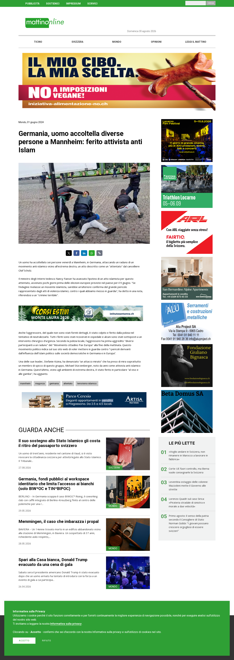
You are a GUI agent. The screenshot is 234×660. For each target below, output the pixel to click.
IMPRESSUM (73, 3)
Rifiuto (46, 640)
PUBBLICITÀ (32, 3)
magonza (40, 383)
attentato (68, 383)
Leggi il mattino (195, 41)
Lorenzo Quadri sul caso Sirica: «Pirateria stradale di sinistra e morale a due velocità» (187, 502)
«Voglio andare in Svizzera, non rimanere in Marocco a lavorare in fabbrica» (188, 455)
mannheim (25, 383)
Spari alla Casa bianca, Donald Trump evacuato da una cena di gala (53, 562)
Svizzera (77, 41)
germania (54, 383)
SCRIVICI (92, 3)
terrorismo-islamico (87, 383)
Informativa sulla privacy (66, 623)
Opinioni (156, 41)
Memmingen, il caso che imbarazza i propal (59, 521)
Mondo (116, 41)
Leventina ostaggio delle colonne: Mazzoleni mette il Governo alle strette (188, 485)
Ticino (38, 41)
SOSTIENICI (52, 3)
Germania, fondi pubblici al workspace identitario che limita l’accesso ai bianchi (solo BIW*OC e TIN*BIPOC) (56, 484)
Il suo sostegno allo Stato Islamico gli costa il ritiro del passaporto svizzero (59, 443)
